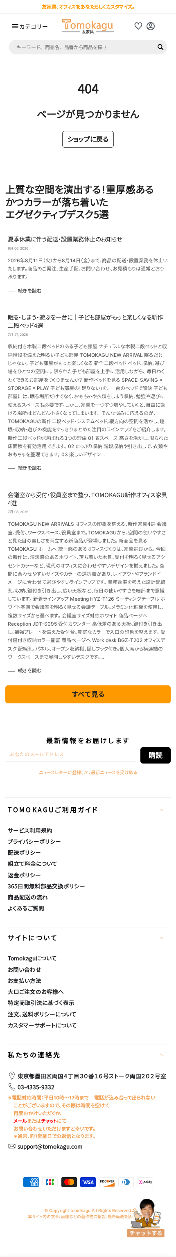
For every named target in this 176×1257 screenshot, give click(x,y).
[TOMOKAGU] (88, 26)
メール (20, 1121)
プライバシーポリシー (34, 841)
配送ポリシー (24, 852)
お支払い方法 (24, 980)
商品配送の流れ (28, 897)
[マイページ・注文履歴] (151, 26)
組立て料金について (32, 863)
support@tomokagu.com (50, 1146)
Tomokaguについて (32, 958)
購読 (155, 755)
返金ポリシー (24, 875)
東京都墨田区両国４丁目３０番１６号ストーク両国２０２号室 (92, 1076)
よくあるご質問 (26, 908)
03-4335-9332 (36, 1087)
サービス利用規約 (30, 830)
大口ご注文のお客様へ (36, 991)
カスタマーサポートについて (42, 1025)
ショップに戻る (88, 139)
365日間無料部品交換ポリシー (46, 886)
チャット (49, 1121)
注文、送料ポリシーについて (42, 1014)
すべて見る (88, 694)
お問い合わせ (24, 969)
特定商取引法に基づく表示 (41, 1002)
